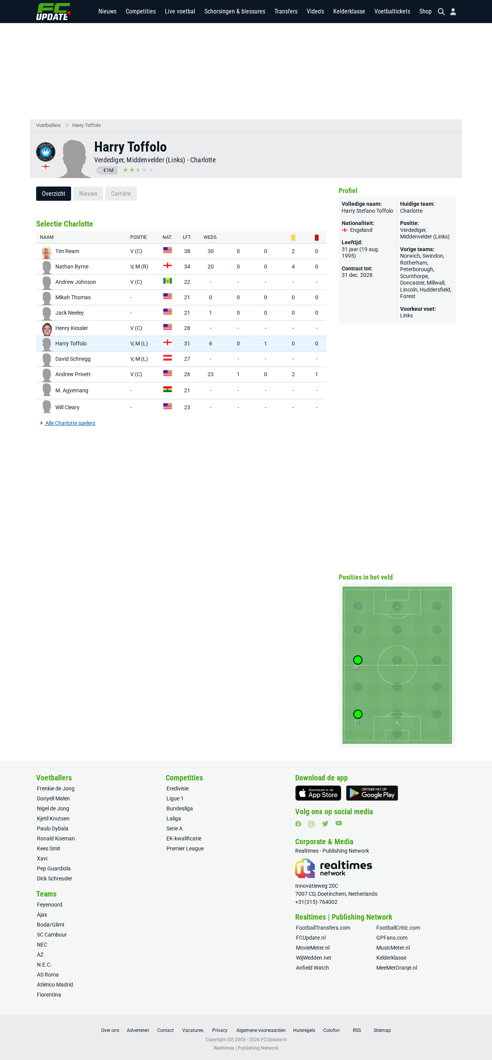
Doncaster (412, 283)
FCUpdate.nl (311, 938)
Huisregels (304, 1030)
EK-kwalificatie (183, 838)
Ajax (42, 915)
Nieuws (107, 11)
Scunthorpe (414, 276)
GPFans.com (391, 938)
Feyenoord (49, 905)
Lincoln (408, 290)
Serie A (174, 828)
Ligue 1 (175, 798)
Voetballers (48, 125)
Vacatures (192, 1030)
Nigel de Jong (53, 808)
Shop (425, 11)
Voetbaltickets (392, 11)
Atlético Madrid (55, 985)
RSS (357, 1030)
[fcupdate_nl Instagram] (311, 824)
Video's (315, 11)
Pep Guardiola (54, 868)
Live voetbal (180, 11)
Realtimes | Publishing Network (246, 1048)
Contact (165, 1030)
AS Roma (48, 975)
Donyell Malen (53, 798)
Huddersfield (435, 290)
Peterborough (416, 269)
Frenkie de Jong (56, 788)
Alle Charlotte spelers (69, 423)
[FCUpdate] (53, 11)
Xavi (42, 858)
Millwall (435, 283)
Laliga (173, 818)
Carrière (121, 193)
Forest (408, 296)
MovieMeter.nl (312, 948)
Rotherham (413, 263)
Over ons (110, 1030)
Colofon (331, 1030)
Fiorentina (49, 995)
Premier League (185, 848)
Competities (141, 11)
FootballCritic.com (398, 928)
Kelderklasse (349, 11)
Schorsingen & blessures (234, 11)
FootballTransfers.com (323, 928)
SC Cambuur (52, 935)
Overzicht (53, 193)
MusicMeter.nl (393, 948)
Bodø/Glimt (51, 925)
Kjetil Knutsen (53, 818)
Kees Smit (48, 848)
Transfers (286, 11)
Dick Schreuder (54, 878)
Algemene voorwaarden (261, 1030)
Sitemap (382, 1030)
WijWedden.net (313, 958)
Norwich (410, 256)
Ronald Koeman (56, 838)
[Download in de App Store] (318, 793)
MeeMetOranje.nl (396, 968)
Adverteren (138, 1030)
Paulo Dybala (52, 828)
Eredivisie (177, 788)
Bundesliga (179, 808)
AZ (40, 955)
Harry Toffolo (86, 125)
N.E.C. (44, 965)
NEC (42, 945)
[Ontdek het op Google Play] (372, 793)
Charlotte (203, 160)
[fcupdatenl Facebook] (298, 824)
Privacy (220, 1030)
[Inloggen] (450, 11)
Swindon (432, 256)
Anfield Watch (312, 968)
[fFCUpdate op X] (325, 824)
